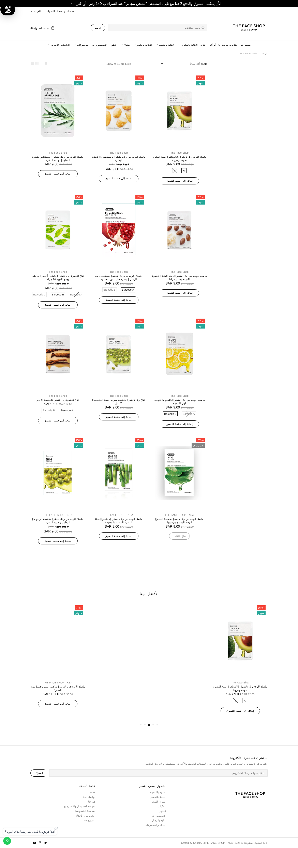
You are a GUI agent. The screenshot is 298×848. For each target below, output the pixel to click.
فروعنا (91, 801)
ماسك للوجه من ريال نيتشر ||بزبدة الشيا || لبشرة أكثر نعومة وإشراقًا (179, 277)
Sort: (204, 63)
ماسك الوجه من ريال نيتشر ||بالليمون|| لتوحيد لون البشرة (179, 401)
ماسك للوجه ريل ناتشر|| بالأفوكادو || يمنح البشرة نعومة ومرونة (179, 158)
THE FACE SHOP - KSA (247, 27)
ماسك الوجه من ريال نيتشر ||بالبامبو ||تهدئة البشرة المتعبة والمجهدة (119, 520)
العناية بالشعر (158, 801)
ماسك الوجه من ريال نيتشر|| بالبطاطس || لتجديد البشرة (119, 158)
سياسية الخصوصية (85, 810)
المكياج (162, 806)
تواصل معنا (89, 796)
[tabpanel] (240, 662)
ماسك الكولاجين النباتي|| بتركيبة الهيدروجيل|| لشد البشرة (58, 688)
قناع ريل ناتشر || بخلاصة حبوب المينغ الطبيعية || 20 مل (118, 401)
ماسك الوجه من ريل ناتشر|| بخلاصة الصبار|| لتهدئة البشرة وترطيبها (179, 520)
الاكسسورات (159, 815)
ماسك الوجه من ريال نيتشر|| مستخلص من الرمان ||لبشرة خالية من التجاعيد (118, 277)
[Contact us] (7, 841)
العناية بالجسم (158, 796)
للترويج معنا (89, 820)
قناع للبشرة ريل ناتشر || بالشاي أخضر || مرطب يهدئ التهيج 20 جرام (57, 277)
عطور (163, 810)
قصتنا (92, 792)
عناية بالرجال (159, 820)
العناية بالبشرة (158, 792)
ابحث (98, 27)
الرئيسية (264, 53)
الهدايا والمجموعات (155, 824)
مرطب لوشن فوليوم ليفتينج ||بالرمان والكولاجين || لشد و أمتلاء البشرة (179, 688)
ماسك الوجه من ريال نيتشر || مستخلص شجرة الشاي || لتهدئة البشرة (57, 158)
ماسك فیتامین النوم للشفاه (119, 686)
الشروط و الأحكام (85, 815)
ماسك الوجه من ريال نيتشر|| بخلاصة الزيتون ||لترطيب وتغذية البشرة (57, 520)
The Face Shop (179, 152)
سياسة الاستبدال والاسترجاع (79, 806)
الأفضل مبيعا (149, 594)
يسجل (70, 11)
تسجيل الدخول (55, 11)
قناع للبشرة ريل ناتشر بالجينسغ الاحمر (57, 399)
